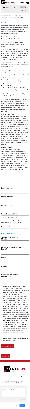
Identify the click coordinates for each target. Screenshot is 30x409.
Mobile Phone (6, 205)
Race (3, 257)
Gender (4, 266)
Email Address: (7, 188)
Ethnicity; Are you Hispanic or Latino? (12, 248)
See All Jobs (5, 356)
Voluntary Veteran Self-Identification (10, 275)
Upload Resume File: (9, 214)
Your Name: (5, 179)
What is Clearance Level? (8, 233)
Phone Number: (7, 196)
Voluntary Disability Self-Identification (10, 238)
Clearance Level (7, 227)
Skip (17, 405)
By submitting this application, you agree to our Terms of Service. (15, 339)
